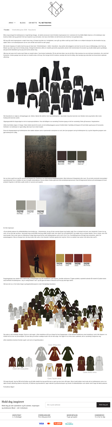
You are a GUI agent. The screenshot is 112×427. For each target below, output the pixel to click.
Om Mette (33, 23)
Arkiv (11, 23)
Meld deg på (103, 405)
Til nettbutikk (45, 23)
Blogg (22, 23)
